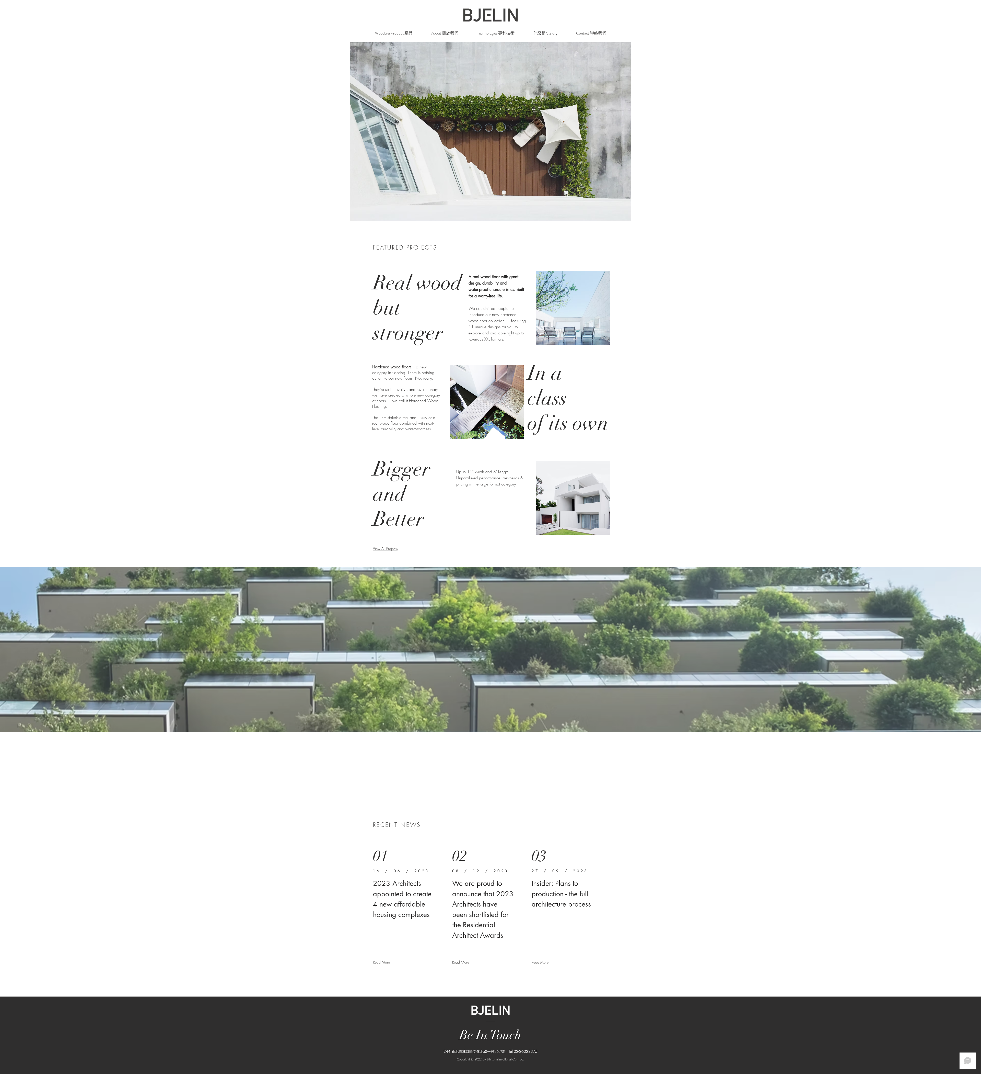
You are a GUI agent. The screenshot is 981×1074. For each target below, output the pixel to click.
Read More (381, 962)
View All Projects (385, 548)
